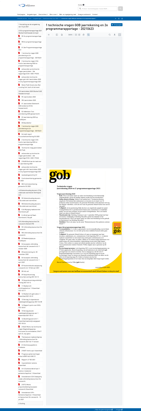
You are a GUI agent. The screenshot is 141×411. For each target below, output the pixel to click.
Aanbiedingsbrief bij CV (29, 175)
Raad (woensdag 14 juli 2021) (50, 18)
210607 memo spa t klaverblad (31, 351)
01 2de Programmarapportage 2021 (30, 48)
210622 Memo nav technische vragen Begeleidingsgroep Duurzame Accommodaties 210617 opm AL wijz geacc (29, 330)
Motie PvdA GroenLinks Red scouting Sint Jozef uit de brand (29, 86)
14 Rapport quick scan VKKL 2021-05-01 (29, 306)
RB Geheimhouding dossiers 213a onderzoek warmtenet (29, 205)
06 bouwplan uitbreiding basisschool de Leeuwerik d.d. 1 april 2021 (29, 260)
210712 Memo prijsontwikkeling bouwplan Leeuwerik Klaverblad (27, 386)
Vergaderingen (32, 14)
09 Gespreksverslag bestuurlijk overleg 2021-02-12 (28, 276)
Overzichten (43, 14)
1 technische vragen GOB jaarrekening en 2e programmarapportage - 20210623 (29, 55)
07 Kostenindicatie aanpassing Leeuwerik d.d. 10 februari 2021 (30, 267)
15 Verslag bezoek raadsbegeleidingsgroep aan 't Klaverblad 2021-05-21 (28, 313)
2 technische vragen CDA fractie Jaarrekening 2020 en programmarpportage (28, 63)
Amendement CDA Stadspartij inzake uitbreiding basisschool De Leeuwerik (30, 379)
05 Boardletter (26, 123)
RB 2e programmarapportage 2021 (29, 43)
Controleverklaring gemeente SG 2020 (29, 179)
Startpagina (21, 14)
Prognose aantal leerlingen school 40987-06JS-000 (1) (29, 355)
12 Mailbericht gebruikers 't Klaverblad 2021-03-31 (29, 295)
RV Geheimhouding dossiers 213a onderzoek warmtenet (29, 199)
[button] (120, 8)
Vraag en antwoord (84, 14)
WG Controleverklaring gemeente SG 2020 (27, 185)
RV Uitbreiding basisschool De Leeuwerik (30, 228)
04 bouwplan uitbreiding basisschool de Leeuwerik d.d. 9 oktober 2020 (29, 246)
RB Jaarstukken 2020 (28, 100)
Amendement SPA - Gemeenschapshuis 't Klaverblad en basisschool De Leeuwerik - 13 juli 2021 (29, 395)
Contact (95, 14)
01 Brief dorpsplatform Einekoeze (27, 346)
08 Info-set (25, 271)
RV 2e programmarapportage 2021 (29, 37)
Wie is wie (53, 14)
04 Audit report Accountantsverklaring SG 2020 (28, 135)
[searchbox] (97, 8)
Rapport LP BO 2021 (28, 360)
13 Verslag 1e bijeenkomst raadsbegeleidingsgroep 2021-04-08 (30, 300)
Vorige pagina (118, 25)
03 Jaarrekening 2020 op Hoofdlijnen (28, 118)
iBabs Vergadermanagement (103, 409)
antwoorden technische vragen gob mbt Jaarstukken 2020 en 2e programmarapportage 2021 (29, 79)
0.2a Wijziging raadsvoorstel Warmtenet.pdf (29, 210)
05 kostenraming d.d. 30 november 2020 (27, 253)
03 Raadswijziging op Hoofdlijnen (26, 239)
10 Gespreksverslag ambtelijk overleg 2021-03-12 (30, 281)
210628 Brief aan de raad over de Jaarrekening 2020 (29, 162)
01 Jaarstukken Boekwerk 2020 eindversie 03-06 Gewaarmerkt (28, 105)
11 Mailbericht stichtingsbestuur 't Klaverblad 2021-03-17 (28, 288)
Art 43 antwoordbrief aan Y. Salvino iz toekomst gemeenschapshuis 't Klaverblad (29, 371)
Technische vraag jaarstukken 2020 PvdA (30, 149)
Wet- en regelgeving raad (67, 14)
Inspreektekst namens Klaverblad (27, 364)
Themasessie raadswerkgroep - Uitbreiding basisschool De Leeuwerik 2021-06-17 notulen (30, 339)
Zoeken (80, 5)
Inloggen (118, 409)
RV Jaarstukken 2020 (28, 97)
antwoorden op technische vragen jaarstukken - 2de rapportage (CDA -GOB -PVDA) (28, 71)
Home (29, 18)
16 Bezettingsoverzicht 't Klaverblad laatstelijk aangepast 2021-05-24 (29, 321)
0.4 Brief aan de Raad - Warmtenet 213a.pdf (27, 216)
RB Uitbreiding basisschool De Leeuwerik (30, 234)
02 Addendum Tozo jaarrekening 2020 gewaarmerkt (29, 112)
